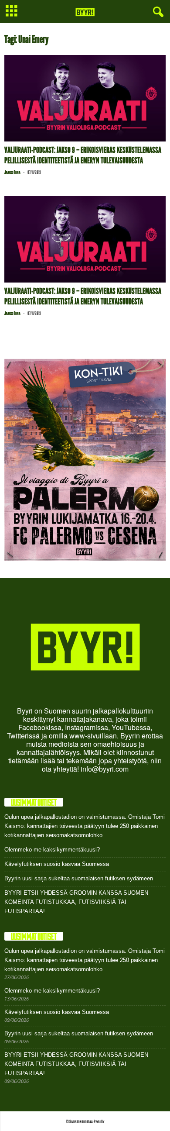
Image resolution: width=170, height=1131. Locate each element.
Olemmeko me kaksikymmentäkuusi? (52, 849)
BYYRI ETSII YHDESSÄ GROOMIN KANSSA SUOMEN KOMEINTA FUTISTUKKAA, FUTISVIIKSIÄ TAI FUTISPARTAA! (76, 902)
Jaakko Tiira (12, 172)
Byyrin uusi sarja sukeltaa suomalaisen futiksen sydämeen (78, 878)
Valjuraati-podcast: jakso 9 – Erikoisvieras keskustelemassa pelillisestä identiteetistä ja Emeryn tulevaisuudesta (82, 155)
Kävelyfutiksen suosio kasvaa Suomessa (56, 864)
